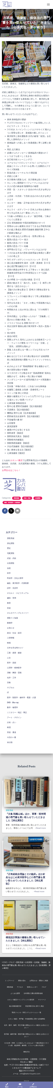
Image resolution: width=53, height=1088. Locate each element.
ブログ (44, 987)
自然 (9, 568)
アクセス (20, 987)
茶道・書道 (11, 732)
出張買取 (37, 498)
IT (8, 693)
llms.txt (26, 1081)
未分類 (9, 742)
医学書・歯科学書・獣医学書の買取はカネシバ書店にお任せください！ (26, 1035)
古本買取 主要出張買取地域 (33, 993)
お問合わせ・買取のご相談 (39, 981)
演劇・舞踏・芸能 (14, 673)
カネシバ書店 (16, 460)
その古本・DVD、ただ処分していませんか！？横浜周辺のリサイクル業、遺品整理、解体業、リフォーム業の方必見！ (26, 1044)
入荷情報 (10, 638)
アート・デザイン (14, 717)
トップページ (9, 981)
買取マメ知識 (12, 618)
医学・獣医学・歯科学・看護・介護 (21, 697)
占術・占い (11, 722)
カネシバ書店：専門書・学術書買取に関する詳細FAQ (26, 1019)
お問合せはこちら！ (11, 470)
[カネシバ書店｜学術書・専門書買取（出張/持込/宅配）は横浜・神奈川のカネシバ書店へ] (8, 4)
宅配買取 (10, 553)
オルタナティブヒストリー (18, 613)
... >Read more (39, 828)
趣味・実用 (11, 598)
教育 (9, 603)
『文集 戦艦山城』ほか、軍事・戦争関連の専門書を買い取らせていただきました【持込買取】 (26, 817)
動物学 (9, 623)
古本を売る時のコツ (15, 648)
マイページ (42, 1000)
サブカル (10, 688)
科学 (9, 573)
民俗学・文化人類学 (15, 578)
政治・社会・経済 (14, 633)
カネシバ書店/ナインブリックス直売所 (20, 1000)
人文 (9, 658)
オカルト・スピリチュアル (18, 593)
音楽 (9, 608)
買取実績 (16, 498)
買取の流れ (22, 981)
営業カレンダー (32, 987)
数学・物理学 (12, 707)
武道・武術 (27, 498)
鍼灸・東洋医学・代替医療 (12, 502)
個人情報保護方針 (15, 1006)
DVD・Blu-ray (13, 702)
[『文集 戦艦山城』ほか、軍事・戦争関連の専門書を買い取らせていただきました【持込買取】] (26, 792)
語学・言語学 (12, 588)
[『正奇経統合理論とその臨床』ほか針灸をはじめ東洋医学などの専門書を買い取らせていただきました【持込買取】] (26, 852)
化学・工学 (11, 678)
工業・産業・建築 (14, 653)
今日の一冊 (11, 737)
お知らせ (10, 628)
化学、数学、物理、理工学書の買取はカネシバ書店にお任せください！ (26, 1026)
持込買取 (10, 543)
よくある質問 (15, 993)
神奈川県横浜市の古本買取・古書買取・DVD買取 (26, 1059)
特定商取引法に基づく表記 (34, 1006)
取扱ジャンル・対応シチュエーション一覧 (26, 1012)
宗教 (9, 682)
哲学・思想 (11, 663)
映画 (9, 643)
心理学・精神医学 (14, 668)
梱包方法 (26, 1052)
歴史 (9, 548)
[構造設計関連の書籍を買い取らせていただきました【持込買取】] (26, 915)
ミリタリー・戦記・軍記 (17, 712)
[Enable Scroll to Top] (48, 1083)
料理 (9, 727)
